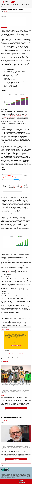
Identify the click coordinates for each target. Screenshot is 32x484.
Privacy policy (2, 471)
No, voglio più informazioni (13, 482)
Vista (3, 11)
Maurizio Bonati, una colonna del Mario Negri (11, 417)
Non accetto (20, 480)
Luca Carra (4, 15)
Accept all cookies (21, 482)
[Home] (7, 1)
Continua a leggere (16, 408)
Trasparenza (10, 471)
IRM (8, 271)
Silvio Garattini (5, 420)
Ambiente (2, 395)
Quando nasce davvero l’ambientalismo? (10, 358)
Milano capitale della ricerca (5, 329)
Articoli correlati (4, 327)
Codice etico (6, 471)
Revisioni (5, 11)
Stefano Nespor (5, 361)
